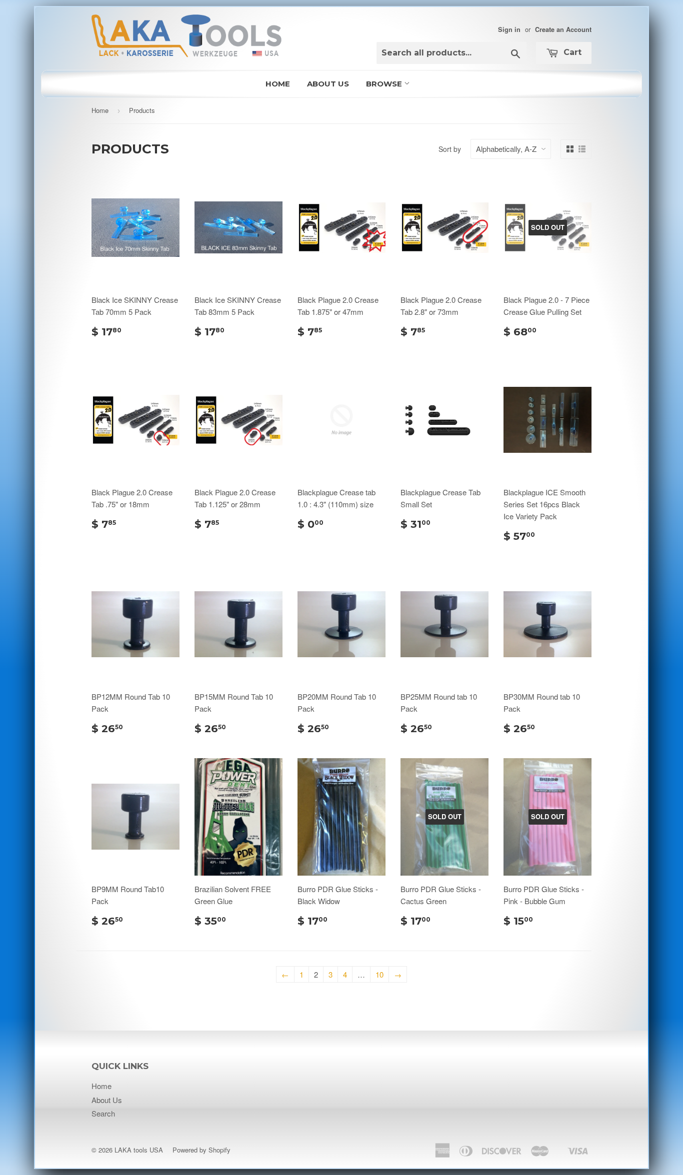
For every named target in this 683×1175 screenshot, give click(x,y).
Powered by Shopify (201, 1150)
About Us (328, 83)
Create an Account (563, 29)
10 (380, 974)
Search (103, 1113)
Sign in (509, 29)
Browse (385, 83)
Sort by (449, 149)
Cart (571, 52)
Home (278, 83)
